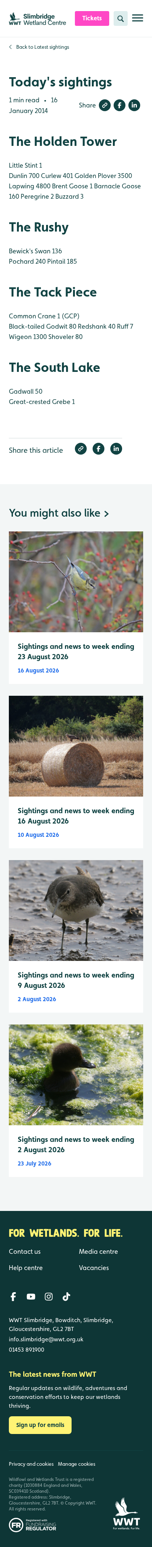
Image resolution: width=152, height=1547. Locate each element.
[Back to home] (126, 1491)
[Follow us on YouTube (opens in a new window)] (31, 1296)
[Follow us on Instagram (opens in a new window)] (48, 1296)
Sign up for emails (40, 1424)
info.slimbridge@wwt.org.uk (46, 1339)
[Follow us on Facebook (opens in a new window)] (13, 1296)
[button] (105, 105)
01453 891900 (26, 1349)
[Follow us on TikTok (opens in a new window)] (66, 1296)
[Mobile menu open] (137, 20)
